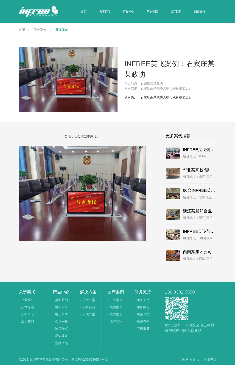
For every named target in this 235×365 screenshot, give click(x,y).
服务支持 (199, 11)
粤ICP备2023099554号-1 (89, 359)
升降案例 (61, 30)
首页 (84, 11)
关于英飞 (104, 11)
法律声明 (209, 359)
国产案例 (176, 11)
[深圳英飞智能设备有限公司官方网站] (38, 11)
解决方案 (152, 11)
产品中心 (128, 11)
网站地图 (188, 359)
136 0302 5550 (180, 292)
